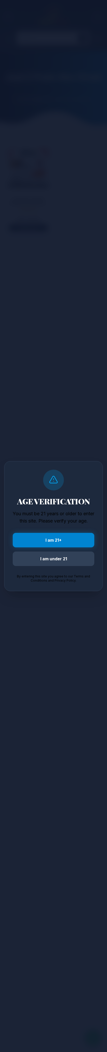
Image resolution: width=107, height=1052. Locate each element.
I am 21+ (53, 540)
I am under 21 (53, 558)
